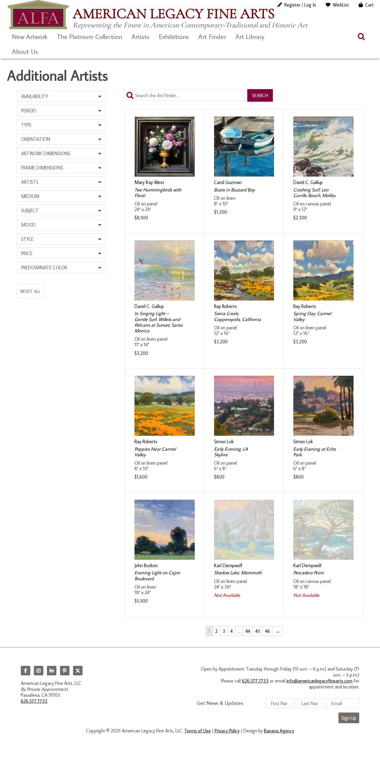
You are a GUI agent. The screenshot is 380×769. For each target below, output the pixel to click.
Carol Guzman (228, 182)
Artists (140, 36)
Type (26, 125)
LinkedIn (51, 670)
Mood (28, 225)
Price (26, 253)
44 (248, 631)
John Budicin (146, 565)
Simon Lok (224, 441)
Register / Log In (300, 4)
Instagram (38, 670)
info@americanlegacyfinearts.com (319, 681)
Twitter (78, 670)
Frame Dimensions (42, 168)
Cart (369, 4)
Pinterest (64, 670)
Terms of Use (197, 731)
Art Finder (212, 36)
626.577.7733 (34, 701)
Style (27, 239)
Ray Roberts (225, 306)
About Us (25, 51)
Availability (34, 96)
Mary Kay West (149, 182)
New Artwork (30, 36)
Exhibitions (174, 36)
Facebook (25, 670)
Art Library (249, 36)
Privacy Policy (227, 731)
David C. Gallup (308, 182)
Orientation (35, 139)
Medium (30, 196)
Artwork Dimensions (45, 153)
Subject (30, 210)
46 (267, 631)
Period (28, 111)
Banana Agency (279, 731)
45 (257, 631)
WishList (341, 4)
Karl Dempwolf (228, 565)
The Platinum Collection (89, 36)
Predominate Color (44, 268)
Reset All (30, 291)
